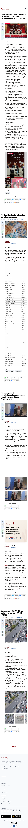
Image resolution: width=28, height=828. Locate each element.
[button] (2, 24)
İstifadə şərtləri (4, 797)
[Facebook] (5, 810)
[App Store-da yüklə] (6, 816)
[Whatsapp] (2, 810)
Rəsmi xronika (4, 778)
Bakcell (7, 193)
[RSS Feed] (19, 810)
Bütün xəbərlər (13, 243)
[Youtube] (11, 810)
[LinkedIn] (16, 810)
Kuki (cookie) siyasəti (5, 803)
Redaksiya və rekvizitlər (5, 785)
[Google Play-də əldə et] (16, 816)
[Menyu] (25, 9)
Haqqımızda (3, 783)
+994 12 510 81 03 (4, 768)
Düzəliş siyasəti (4, 790)
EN (11, 825)
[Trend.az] (5, 9)
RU (16, 825)
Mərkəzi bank (18, 371)
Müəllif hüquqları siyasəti (6, 801)
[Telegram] (14, 810)
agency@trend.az (4, 769)
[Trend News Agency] (4, 757)
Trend (6, 257)
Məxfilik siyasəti (4, 799)
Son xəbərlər (3, 776)
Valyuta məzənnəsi (9, 371)
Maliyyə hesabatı (4, 792)
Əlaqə (2, 787)
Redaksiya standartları (5, 789)
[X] (8, 810)
